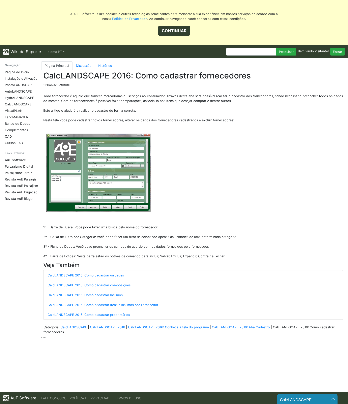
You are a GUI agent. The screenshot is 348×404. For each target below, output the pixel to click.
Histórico (105, 66)
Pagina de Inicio (17, 72)
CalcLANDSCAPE (18, 104)
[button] (55, 52)
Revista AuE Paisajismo (21, 186)
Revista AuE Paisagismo (21, 179)
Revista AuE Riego (19, 199)
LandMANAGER (16, 117)
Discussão (83, 66)
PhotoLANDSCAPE (19, 85)
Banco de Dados (17, 124)
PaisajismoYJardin (18, 173)
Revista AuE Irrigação (21, 192)
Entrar (337, 52)
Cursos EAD (14, 143)
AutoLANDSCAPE (18, 91)
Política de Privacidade (129, 19)
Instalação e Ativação (21, 78)
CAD (8, 136)
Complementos (16, 130)
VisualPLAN (14, 111)
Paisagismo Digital (19, 166)
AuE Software (15, 160)
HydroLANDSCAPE (19, 98)
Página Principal (57, 66)
